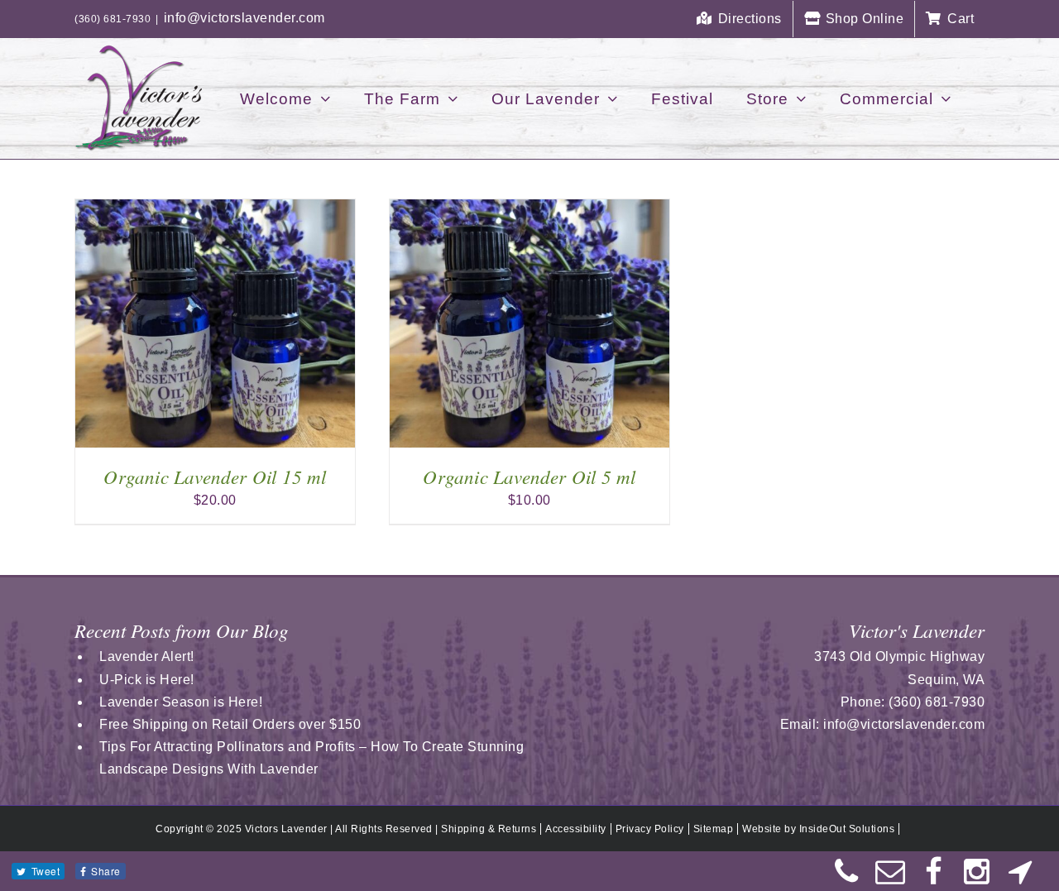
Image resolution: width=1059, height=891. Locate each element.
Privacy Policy (650, 829)
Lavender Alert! (146, 656)
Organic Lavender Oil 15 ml (214, 476)
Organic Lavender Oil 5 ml (529, 476)
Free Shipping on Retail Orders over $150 (230, 724)
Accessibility (575, 829)
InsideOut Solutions (847, 829)
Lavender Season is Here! (180, 702)
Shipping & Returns (488, 829)
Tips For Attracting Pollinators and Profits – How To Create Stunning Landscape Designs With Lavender (311, 758)
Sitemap (713, 829)
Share (106, 871)
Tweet (45, 871)
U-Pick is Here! (146, 680)
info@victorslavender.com (244, 18)
